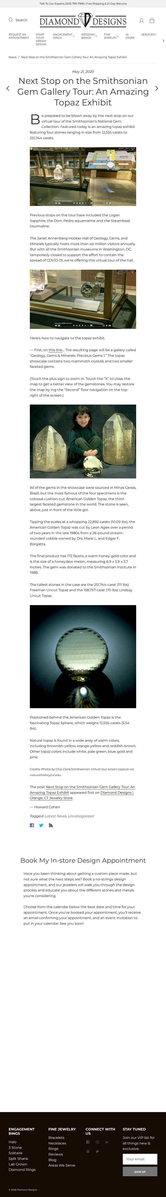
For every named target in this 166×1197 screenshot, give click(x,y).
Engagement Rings (62, 36)
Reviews (55, 1154)
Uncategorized (81, 816)
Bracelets (56, 1138)
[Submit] (13, 19)
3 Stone (15, 1148)
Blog (52, 1160)
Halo (12, 1142)
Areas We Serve (61, 1165)
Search (21, 20)
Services (147, 34)
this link (55, 350)
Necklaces (57, 1143)
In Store (130, 36)
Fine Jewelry (110, 36)
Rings (53, 1149)
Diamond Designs (27, 1189)
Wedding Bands (88, 36)
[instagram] (97, 1142)
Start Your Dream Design (41, 39)
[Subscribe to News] (51, 825)
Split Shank (18, 1159)
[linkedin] (107, 1142)
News (12, 57)
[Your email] (140, 1159)
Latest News (56, 816)
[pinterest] (88, 1151)
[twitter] (97, 1151)
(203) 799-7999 (74, 3)
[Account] (142, 20)
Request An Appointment (19, 36)
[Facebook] (32, 825)
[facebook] (88, 1142)
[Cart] (152, 20)
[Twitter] (41, 825)
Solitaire (15, 1153)
